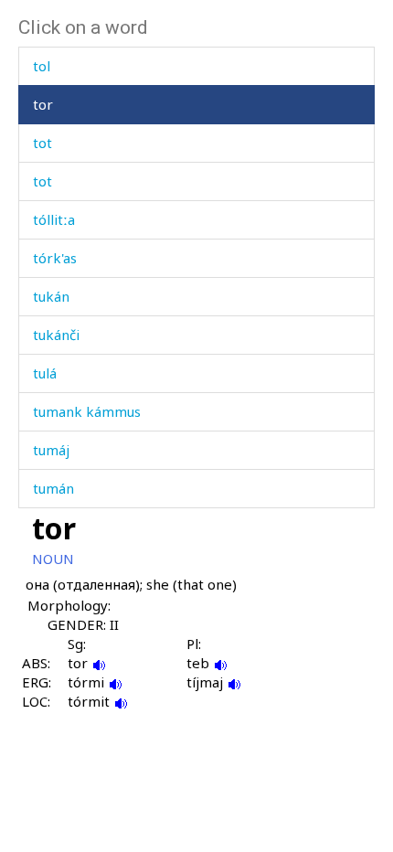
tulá (45, 373)
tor (43, 104)
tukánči (56, 334)
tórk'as (55, 258)
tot (42, 142)
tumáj (51, 450)
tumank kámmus (87, 411)
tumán (53, 488)
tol (41, 66)
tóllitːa (54, 219)
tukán (51, 296)
